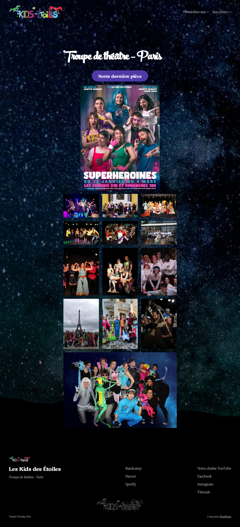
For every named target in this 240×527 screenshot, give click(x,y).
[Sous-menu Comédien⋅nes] (208, 12)
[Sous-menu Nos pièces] (230, 12)
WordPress (225, 516)
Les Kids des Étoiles (35, 468)
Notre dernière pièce (120, 76)
